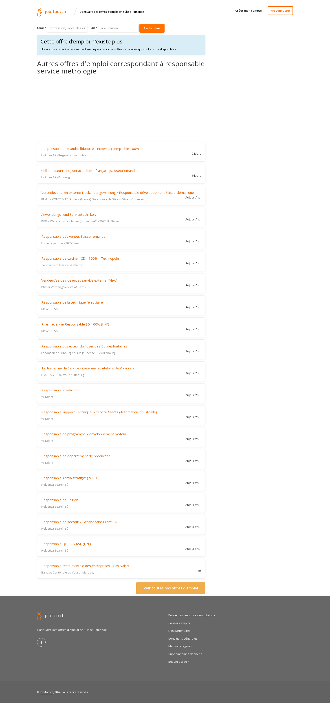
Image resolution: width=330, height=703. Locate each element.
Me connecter (280, 11)
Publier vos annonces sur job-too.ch (192, 615)
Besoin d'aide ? (178, 662)
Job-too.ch (46, 692)
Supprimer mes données (185, 654)
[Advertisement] (121, 108)
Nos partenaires (179, 631)
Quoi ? (41, 28)
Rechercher (152, 28)
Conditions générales (183, 638)
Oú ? (94, 28)
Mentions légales (180, 646)
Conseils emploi (179, 623)
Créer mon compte (248, 11)
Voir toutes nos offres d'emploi (171, 588)
